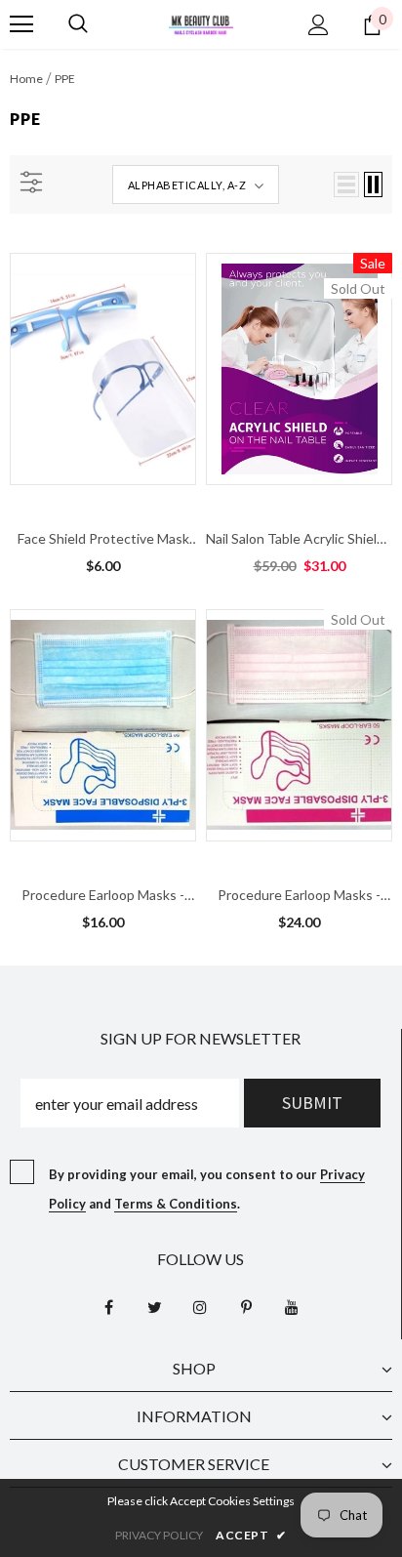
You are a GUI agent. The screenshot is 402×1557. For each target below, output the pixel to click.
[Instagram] (200, 1307)
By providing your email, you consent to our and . (207, 1189)
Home (26, 78)
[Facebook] (108, 1307)
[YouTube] (291, 1307)
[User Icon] (318, 25)
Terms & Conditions (175, 1203)
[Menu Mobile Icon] (21, 24)
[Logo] (201, 23)
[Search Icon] (78, 24)
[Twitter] (154, 1307)
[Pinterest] (245, 1307)
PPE (65, 78)
